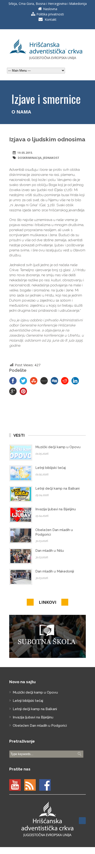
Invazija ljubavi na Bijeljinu (55, 509)
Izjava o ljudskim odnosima (47, 139)
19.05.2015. (25, 153)
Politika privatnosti (50, 14)
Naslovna (50, 9)
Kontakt (50, 19)
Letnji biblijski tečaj (50, 468)
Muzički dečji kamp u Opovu (57, 447)
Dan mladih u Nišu (49, 551)
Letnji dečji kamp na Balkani (57, 488)
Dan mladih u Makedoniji (54, 571)
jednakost (51, 158)
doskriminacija (30, 158)
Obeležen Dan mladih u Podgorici (40, 725)
